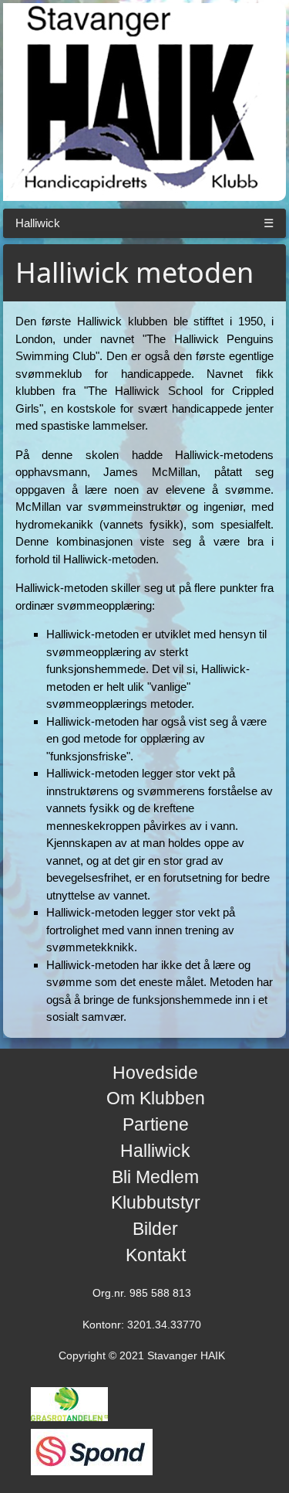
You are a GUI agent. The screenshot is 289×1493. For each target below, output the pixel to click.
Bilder (155, 1229)
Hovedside (155, 1073)
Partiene (156, 1124)
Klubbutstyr (155, 1202)
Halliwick (37, 223)
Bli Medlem (155, 1177)
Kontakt (156, 1255)
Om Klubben (155, 1098)
